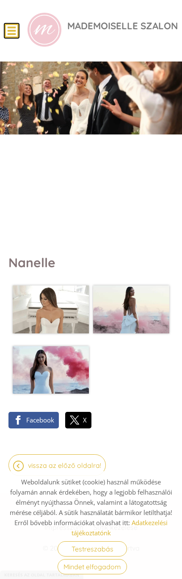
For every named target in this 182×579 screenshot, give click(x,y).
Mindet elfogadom (92, 566)
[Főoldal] (44, 30)
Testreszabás (92, 549)
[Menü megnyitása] (11, 30)
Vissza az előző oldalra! (64, 465)
